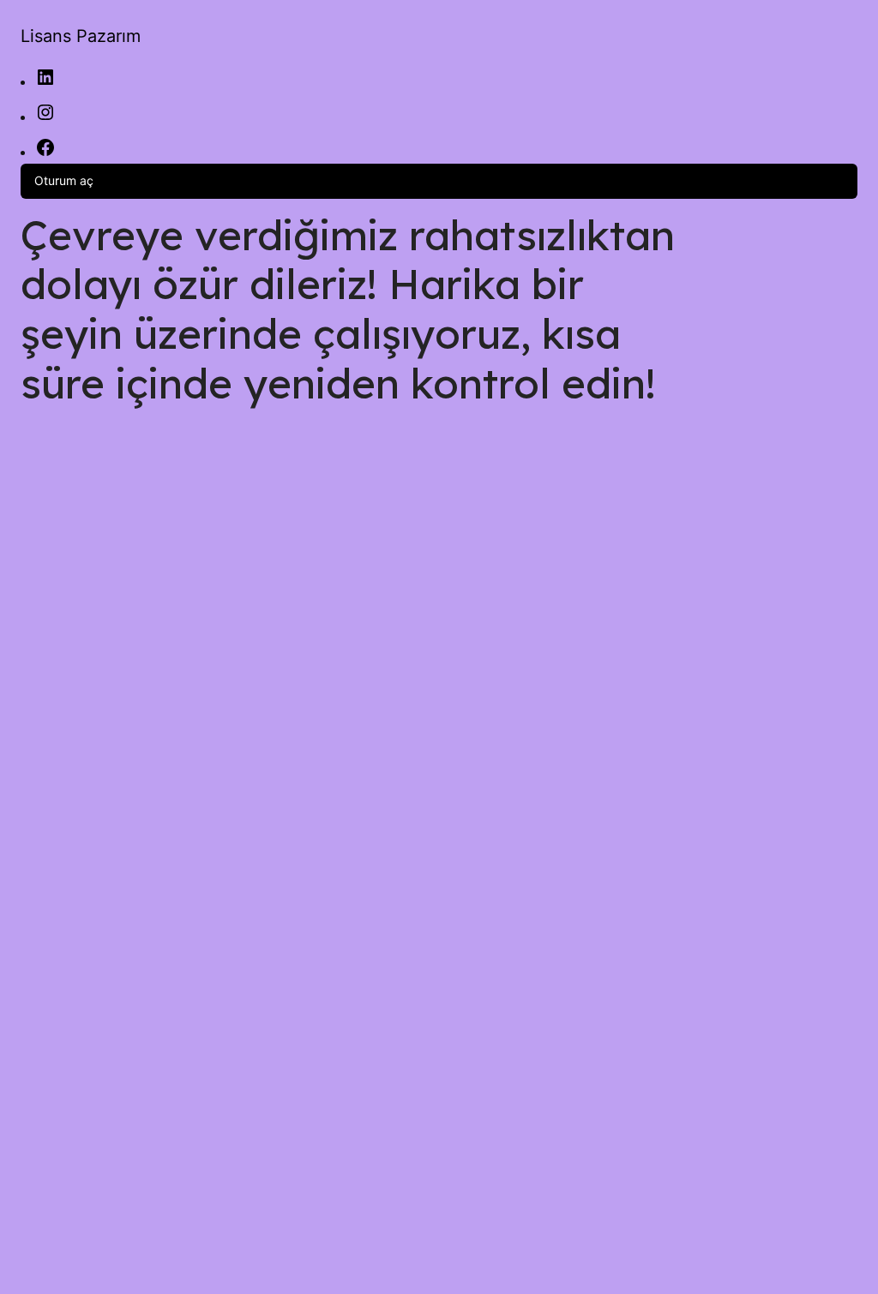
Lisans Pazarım (81, 36)
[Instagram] (45, 118)
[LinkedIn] (45, 83)
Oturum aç (63, 180)
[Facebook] (45, 153)
